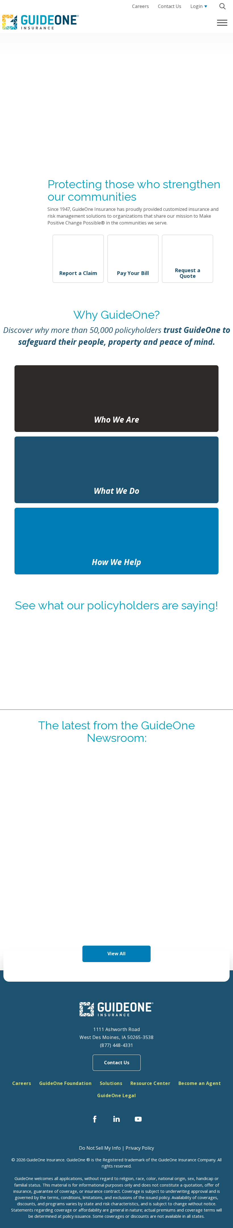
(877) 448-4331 (116, 1045)
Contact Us (116, 1062)
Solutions (111, 1083)
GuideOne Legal (116, 1095)
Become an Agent (199, 1083)
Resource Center (150, 1083)
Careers (21, 1083)
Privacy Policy (140, 1148)
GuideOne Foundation (65, 1083)
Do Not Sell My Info (100, 1148)
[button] (222, 6)
